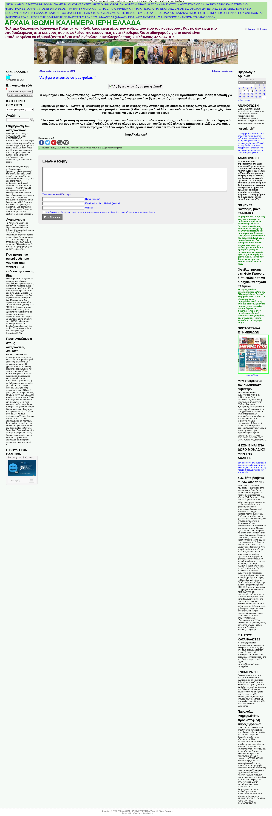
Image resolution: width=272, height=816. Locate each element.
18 (240, 94)
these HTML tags (62, 194)
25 (240, 97)
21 (252, 94)
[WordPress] (66, 142)
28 (252, 97)
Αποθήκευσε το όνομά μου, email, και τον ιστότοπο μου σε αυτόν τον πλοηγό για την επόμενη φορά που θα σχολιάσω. (100, 212)
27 (248, 97)
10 (264, 88)
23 (260, 94)
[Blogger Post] (60, 142)
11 (240, 91)
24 (264, 94)
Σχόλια (263, 29)
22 (256, 94)
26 (244, 97)
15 (256, 91)
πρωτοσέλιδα (252, 375)
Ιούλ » (247, 100)
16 (260, 91)
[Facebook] (41, 142)
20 (248, 94)
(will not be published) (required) (102, 203)
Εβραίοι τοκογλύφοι (222, 71)
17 (264, 91)
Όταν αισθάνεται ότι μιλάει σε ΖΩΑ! (57, 71)
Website (89, 208)
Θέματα (251, 29)
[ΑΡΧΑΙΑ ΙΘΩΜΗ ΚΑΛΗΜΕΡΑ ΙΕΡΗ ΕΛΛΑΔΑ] (136, 53)
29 (256, 97)
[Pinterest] (54, 142)
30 (260, 97)
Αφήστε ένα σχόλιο (112, 148)
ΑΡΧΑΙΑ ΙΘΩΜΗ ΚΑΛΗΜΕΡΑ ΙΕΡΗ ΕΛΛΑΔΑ (73, 22)
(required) (92, 199)
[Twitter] (47, 142)
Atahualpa (148, 813)
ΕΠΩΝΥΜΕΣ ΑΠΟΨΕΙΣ (90, 148)
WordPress (137, 813)
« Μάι (240, 100)
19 (244, 94)
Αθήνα (9, 75)
